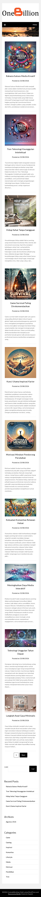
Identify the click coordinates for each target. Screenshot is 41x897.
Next (23, 755)
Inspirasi (9, 847)
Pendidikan (10, 872)
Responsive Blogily (14, 894)
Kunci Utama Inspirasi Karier (21, 381)
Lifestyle (9, 857)
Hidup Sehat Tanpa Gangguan (20, 230)
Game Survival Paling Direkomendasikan (20, 801)
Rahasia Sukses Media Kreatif (20, 76)
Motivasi (9, 867)
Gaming (8, 842)
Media (8, 862)
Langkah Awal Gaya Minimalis (20, 715)
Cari (6, 767)
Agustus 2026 (11, 822)
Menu (35, 25)
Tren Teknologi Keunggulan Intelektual (20, 791)
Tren (7, 877)
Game (8, 837)
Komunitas (10, 852)
